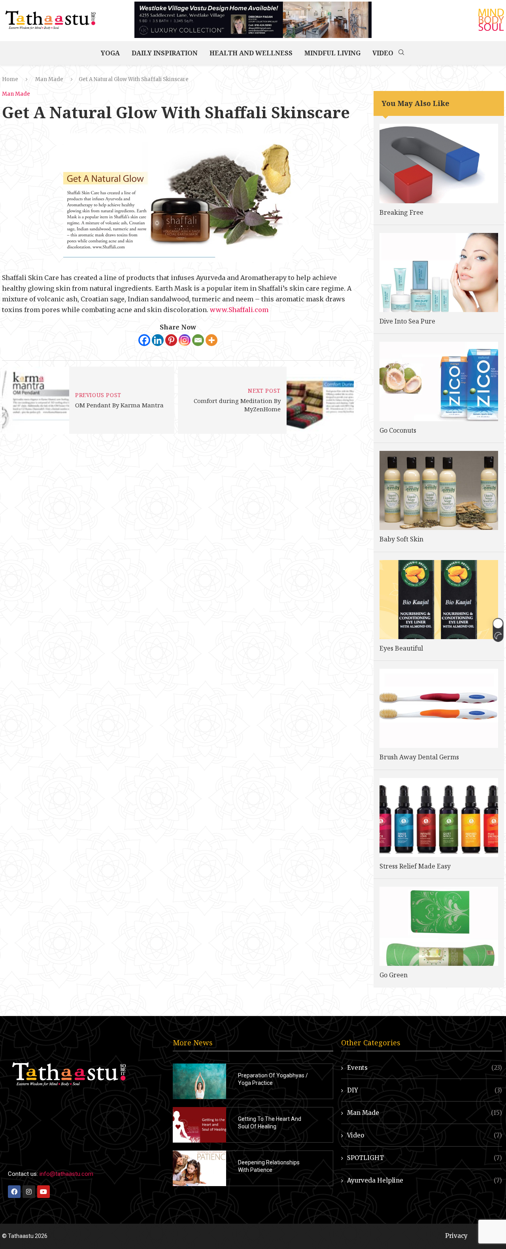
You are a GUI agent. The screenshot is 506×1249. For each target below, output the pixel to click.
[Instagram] (185, 340)
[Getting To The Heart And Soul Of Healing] (199, 1125)
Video (382, 53)
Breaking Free (401, 212)
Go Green (394, 975)
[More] (211, 340)
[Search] (401, 53)
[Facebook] (144, 340)
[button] (498, 630)
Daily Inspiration (165, 53)
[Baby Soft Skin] (439, 490)
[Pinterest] (171, 340)
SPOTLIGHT (424, 1158)
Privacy (456, 1236)
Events (424, 1067)
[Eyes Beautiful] (439, 599)
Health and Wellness (251, 53)
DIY (424, 1090)
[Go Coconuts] (439, 381)
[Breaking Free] (439, 163)
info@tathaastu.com (66, 1173)
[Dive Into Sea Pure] (439, 272)
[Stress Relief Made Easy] (439, 817)
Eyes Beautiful (401, 648)
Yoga (110, 53)
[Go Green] (439, 926)
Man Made (49, 79)
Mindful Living (332, 53)
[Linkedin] (158, 340)
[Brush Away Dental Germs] (439, 708)
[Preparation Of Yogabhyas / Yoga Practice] (199, 1081)
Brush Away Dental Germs (419, 757)
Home (10, 79)
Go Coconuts (398, 430)
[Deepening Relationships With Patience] (199, 1168)
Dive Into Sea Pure (407, 321)
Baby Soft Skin (401, 539)
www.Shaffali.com (238, 310)
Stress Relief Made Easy (415, 866)
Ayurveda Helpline (424, 1180)
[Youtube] (43, 1191)
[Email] (198, 340)
